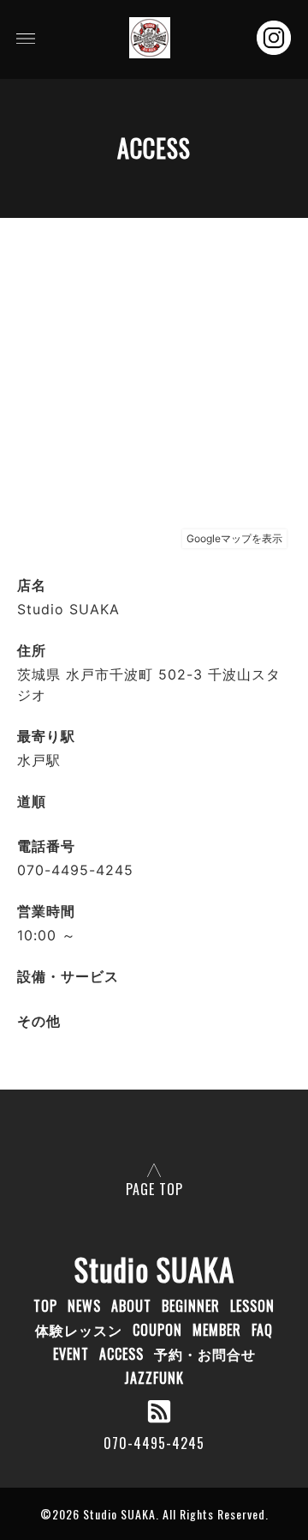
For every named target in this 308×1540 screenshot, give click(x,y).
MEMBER (216, 1330)
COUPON (157, 1330)
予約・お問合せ (205, 1354)
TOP (45, 1305)
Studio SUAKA (154, 1269)
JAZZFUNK (154, 1378)
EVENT (71, 1354)
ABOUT (131, 1305)
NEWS (84, 1305)
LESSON (252, 1305)
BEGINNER (191, 1305)
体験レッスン (78, 1330)
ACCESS (121, 1354)
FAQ (262, 1330)
